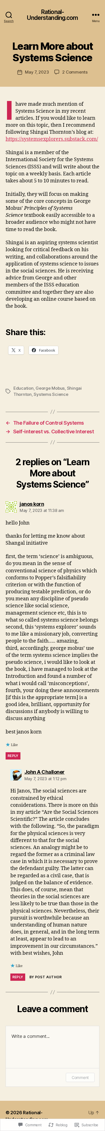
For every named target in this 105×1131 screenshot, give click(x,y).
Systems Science (51, 394)
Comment (80, 1077)
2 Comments (74, 72)
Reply (13, 756)
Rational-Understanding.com (52, 15)
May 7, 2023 (37, 72)
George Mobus (50, 388)
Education (23, 388)
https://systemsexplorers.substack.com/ (52, 139)
